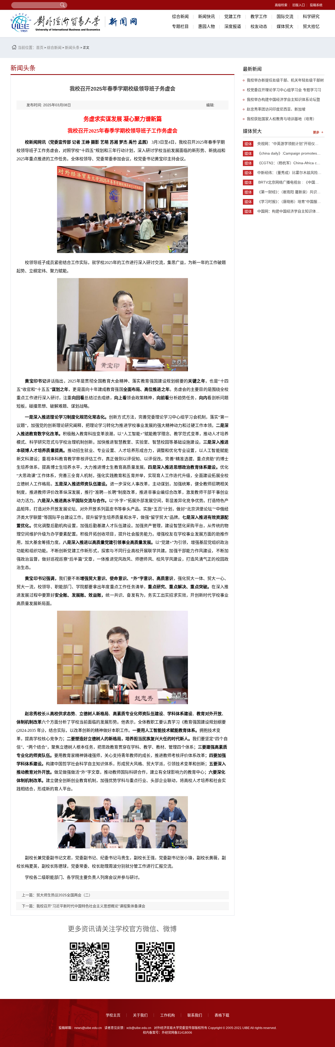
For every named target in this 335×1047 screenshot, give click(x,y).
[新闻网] (74, 22)
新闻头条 (72, 47)
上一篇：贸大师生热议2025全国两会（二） (57, 895)
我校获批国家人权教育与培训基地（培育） (281, 119)
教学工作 (258, 16)
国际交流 (285, 16)
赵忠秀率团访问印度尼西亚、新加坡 (276, 109)
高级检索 (281, 5)
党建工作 (232, 16)
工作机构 (167, 1015)
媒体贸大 (285, 26)
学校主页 (113, 1015)
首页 (39, 47)
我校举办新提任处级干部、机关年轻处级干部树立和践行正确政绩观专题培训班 (283, 81)
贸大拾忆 (311, 26)
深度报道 (232, 26)
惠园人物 (206, 26)
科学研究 (311, 16)
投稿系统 (316, 5)
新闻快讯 (206, 16)
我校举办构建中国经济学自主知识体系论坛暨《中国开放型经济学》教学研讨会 (281, 100)
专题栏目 (180, 26)
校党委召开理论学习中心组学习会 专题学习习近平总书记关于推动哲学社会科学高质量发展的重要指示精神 (283, 91)
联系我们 (194, 1015)
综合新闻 (180, 16)
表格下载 (222, 1015)
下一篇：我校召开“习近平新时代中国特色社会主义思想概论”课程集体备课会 (83, 906)
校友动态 (258, 26)
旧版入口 (298, 5)
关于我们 (140, 1015)
